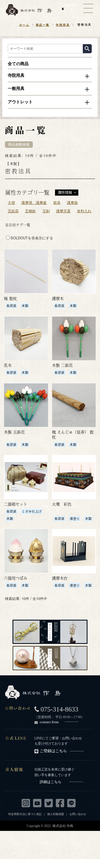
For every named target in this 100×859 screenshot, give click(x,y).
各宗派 (11, 305)
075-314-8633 (59, 709)
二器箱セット (15, 504)
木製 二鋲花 (62, 365)
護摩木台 (60, 578)
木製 (25, 305)
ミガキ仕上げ (32, 511)
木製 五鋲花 (14, 432)
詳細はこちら (50, 782)
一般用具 (16, 88)
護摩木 (58, 298)
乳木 (8, 365)
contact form (49, 722)
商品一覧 (43, 25)
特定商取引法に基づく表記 (25, 814)
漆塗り (75, 518)
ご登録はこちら (53, 751)
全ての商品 (18, 63)
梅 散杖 (10, 298)
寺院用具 (63, 25)
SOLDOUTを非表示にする (32, 237)
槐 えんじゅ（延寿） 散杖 (73, 434)
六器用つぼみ (15, 578)
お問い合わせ (77, 814)
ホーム (24, 25)
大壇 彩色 (61, 504)
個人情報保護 (55, 814)
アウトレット (20, 102)
